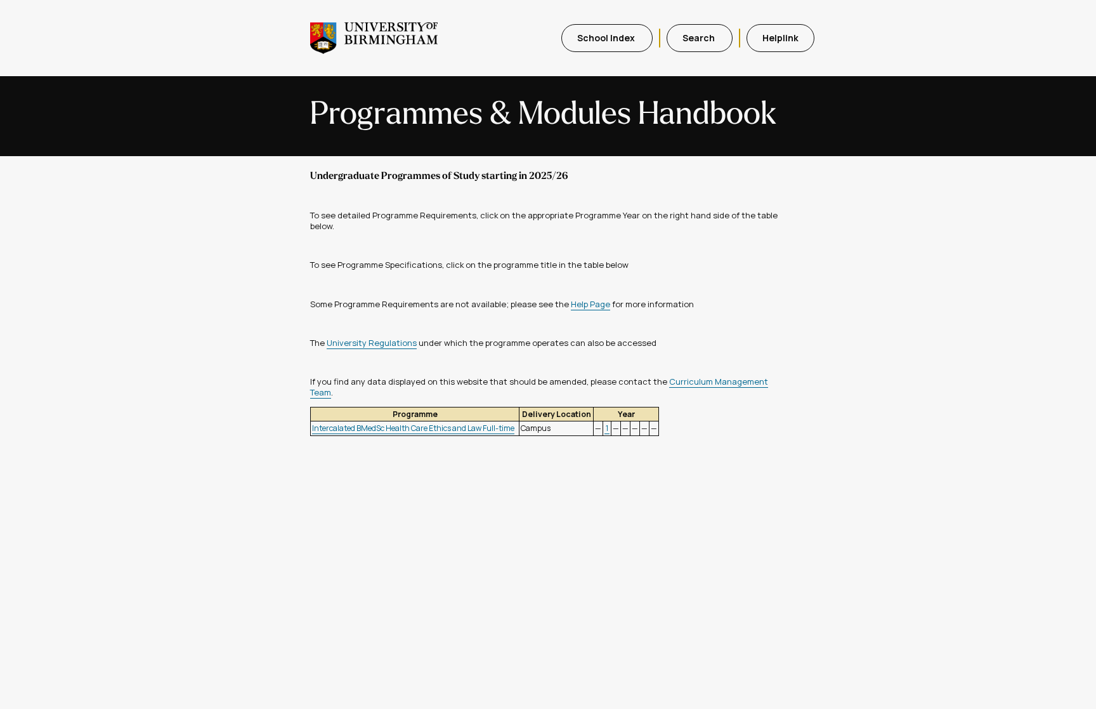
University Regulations (372, 342)
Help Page (590, 304)
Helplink (780, 38)
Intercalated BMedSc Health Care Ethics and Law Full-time (413, 428)
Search (699, 38)
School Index (607, 38)
